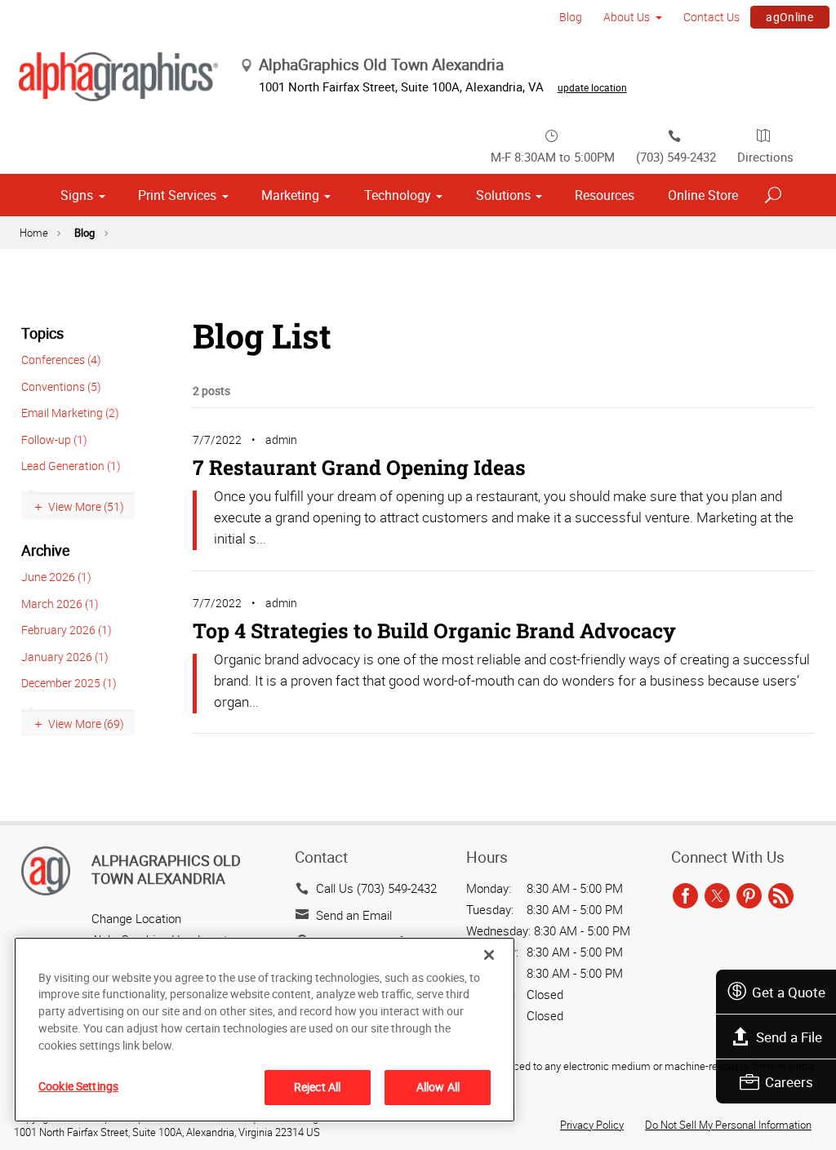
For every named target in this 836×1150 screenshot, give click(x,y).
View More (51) (86, 506)
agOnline (789, 16)
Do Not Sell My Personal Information (728, 1124)
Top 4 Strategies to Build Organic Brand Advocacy (434, 630)
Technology (397, 195)
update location (592, 87)
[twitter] (717, 896)
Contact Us (711, 16)
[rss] (781, 896)
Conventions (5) (61, 386)
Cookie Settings (78, 1086)
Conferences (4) (61, 359)
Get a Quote (788, 992)
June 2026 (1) (56, 576)
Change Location (136, 918)
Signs (76, 195)
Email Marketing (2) (70, 412)
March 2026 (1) (60, 603)
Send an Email (354, 915)
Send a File (789, 1037)
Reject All (317, 1086)
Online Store (703, 195)
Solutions (503, 195)
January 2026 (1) (65, 656)
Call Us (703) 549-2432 (376, 888)
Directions (765, 157)
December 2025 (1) (69, 682)
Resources (604, 195)
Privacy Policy (592, 1124)
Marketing (290, 195)
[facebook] (685, 896)
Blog (570, 16)
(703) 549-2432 (676, 157)
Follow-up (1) (54, 439)
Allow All (438, 1086)
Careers (789, 1081)
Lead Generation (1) (71, 465)
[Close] (489, 955)
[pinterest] (749, 896)
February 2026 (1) (66, 629)
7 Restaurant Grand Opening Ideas (359, 467)
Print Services (177, 195)
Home (34, 232)
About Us (626, 16)
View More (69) (86, 723)
